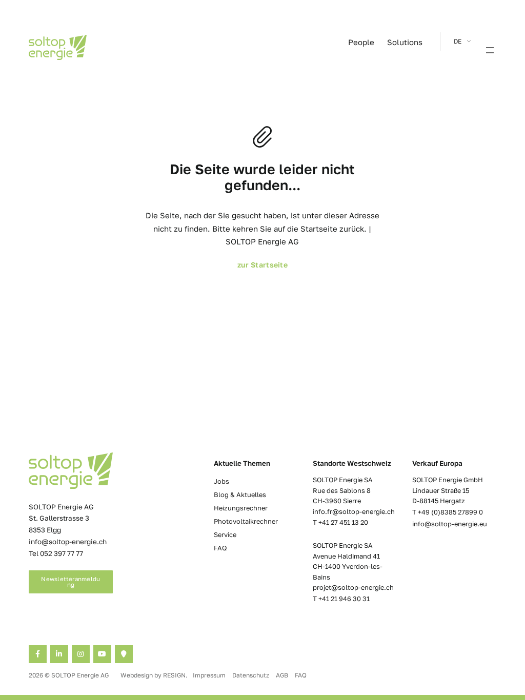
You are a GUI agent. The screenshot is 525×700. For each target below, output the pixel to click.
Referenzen (163, 98)
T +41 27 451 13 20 (340, 522)
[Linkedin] (59, 654)
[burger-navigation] (489, 51)
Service (225, 534)
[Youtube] (102, 654)
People (361, 42)
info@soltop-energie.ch (68, 542)
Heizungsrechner (241, 508)
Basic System (399, 109)
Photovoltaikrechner (246, 521)
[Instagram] (81, 654)
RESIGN (174, 675)
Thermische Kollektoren (416, 121)
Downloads (163, 121)
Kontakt (158, 109)
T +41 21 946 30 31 (341, 598)
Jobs (221, 481)
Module (40, 98)
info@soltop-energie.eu (449, 524)
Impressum (210, 675)
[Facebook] (38, 654)
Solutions (404, 42)
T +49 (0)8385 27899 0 (447, 512)
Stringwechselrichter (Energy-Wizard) (76, 115)
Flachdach (45, 86)
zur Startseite (262, 265)
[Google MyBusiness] (124, 654)
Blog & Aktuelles (240, 494)
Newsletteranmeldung (70, 581)
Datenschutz (251, 675)
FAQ (220, 548)
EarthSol (393, 98)
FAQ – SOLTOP (63, 351)
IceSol (389, 86)
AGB (283, 675)
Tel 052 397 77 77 (56, 553)
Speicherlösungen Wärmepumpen (198, 86)
